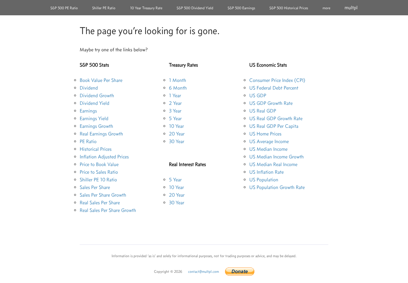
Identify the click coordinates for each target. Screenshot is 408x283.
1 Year (175, 95)
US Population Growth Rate (277, 187)
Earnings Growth (96, 126)
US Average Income (269, 141)
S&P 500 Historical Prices (288, 8)
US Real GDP (262, 111)
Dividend (89, 88)
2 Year (175, 103)
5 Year (175, 118)
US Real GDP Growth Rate (275, 118)
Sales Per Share (95, 187)
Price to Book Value (99, 164)
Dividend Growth (97, 95)
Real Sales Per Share (100, 203)
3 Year (175, 111)
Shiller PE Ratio (103, 8)
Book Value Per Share (101, 80)
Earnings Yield (94, 118)
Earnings (88, 111)
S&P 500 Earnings (241, 8)
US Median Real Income (273, 164)
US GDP (257, 95)
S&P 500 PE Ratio (64, 8)
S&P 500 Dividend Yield (195, 8)
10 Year (176, 126)
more (326, 8)
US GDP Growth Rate (271, 103)
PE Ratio (88, 141)
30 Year (176, 141)
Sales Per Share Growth (103, 195)
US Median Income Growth (276, 157)
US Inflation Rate (266, 172)
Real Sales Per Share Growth (108, 210)
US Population (263, 180)
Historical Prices (96, 149)
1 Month (177, 80)
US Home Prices (265, 134)
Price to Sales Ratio (99, 172)
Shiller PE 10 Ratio (98, 180)
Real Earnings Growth (101, 134)
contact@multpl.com (203, 271)
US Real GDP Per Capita (273, 126)
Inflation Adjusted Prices (104, 157)
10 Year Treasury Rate (146, 8)
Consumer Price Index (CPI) (277, 80)
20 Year (177, 134)
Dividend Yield (94, 103)
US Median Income (268, 149)
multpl (351, 7)
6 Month (178, 88)
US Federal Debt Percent (273, 88)
